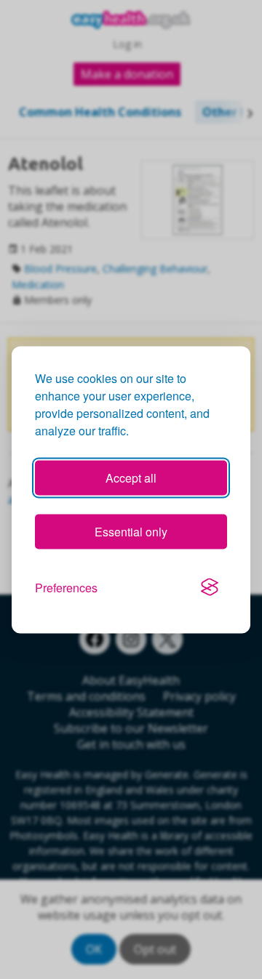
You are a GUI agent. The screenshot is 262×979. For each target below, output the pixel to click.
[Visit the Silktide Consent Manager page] (209, 587)
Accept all (131, 477)
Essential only (131, 531)
